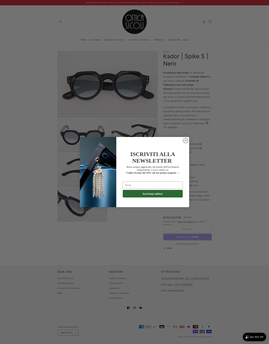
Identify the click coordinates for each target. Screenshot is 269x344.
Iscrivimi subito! (153, 193)
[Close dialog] (185, 140)
